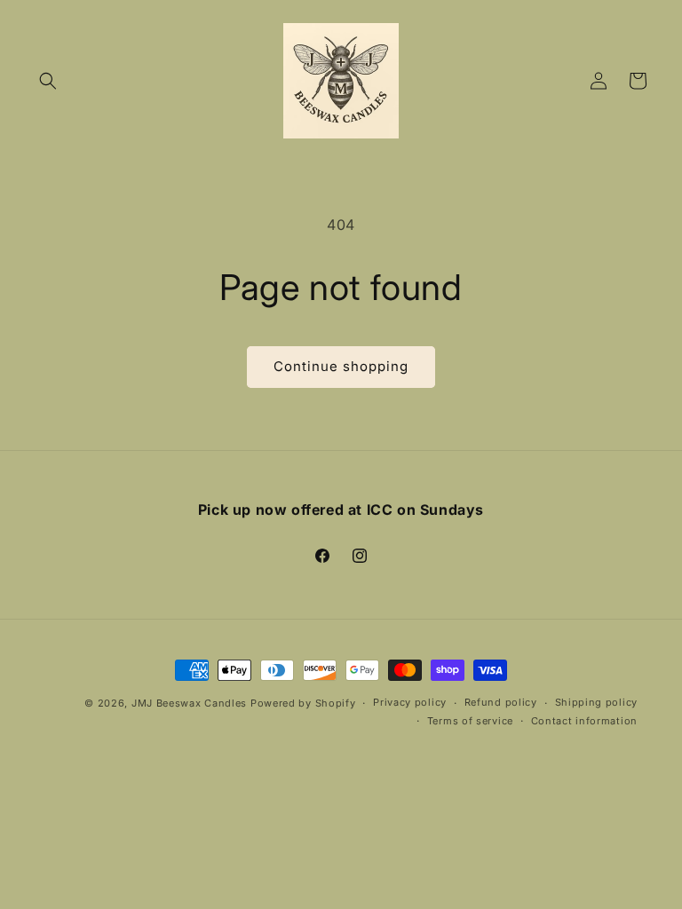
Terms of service (470, 721)
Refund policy (500, 702)
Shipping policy (596, 702)
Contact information (584, 721)
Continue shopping (341, 366)
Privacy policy (410, 702)
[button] (47, 80)
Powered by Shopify (303, 703)
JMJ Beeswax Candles (189, 703)
